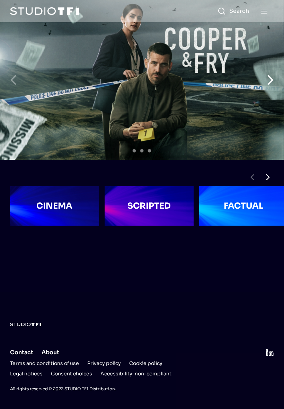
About (50, 352)
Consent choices (71, 374)
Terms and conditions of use (44, 363)
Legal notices (26, 374)
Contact (21, 352)
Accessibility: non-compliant (135, 374)
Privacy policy (104, 363)
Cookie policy (145, 363)
